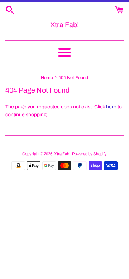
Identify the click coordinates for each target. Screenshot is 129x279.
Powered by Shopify (89, 154)
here (111, 106)
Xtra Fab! (64, 25)
